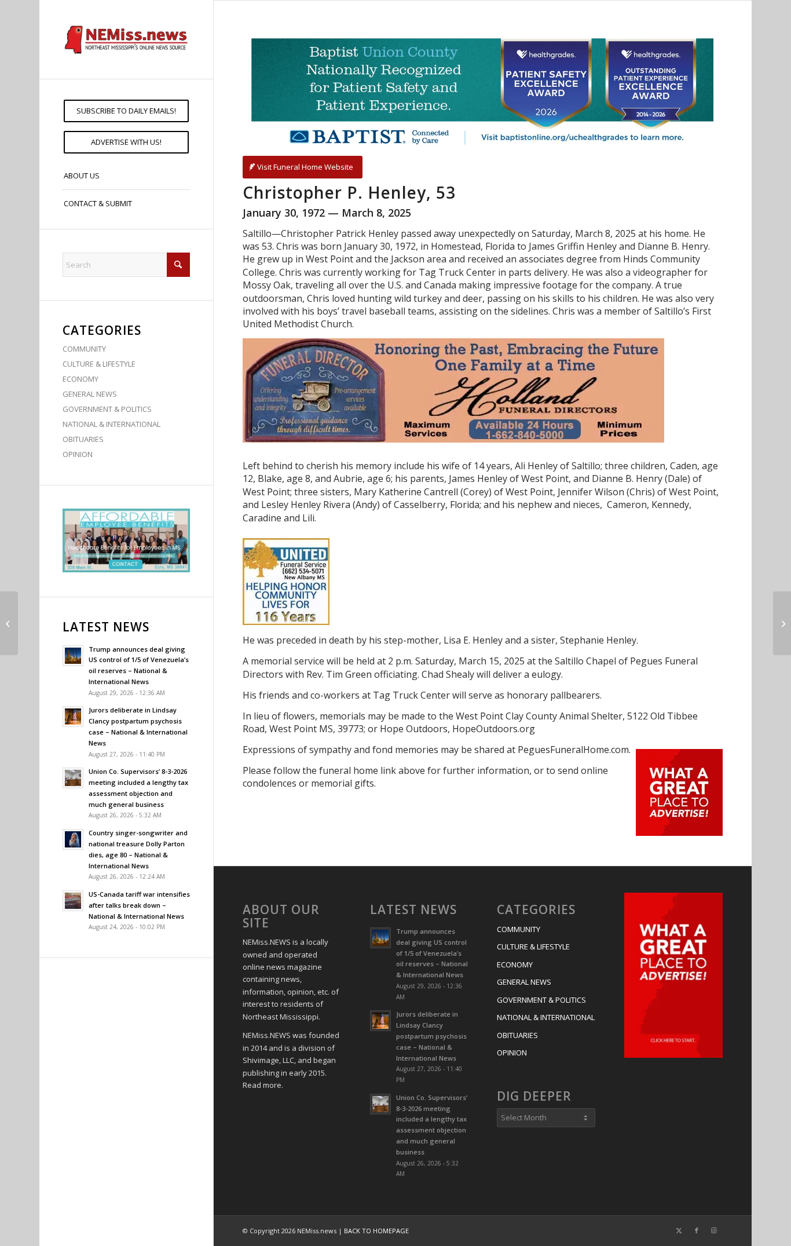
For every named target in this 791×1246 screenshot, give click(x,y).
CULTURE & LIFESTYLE (99, 364)
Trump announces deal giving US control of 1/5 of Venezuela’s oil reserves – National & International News (432, 953)
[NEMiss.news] (126, 39)
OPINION (78, 454)
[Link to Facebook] (696, 1230)
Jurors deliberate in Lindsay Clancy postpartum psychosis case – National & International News (431, 1036)
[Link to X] (679, 1230)
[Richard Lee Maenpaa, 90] (9, 623)
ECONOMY (80, 379)
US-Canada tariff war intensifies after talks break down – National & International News (139, 905)
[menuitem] (126, 111)
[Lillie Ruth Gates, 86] (782, 623)
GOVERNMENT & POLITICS (107, 409)
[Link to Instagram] (714, 1230)
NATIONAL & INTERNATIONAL (111, 424)
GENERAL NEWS (90, 394)
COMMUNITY (84, 349)
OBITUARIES (83, 439)
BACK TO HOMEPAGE (376, 1230)
